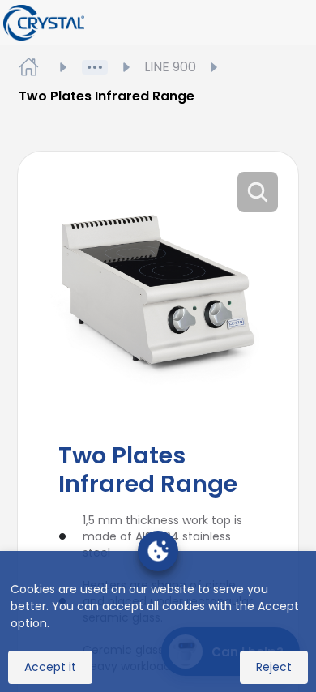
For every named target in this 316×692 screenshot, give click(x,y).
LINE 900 (170, 67)
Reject (274, 667)
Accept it (50, 667)
